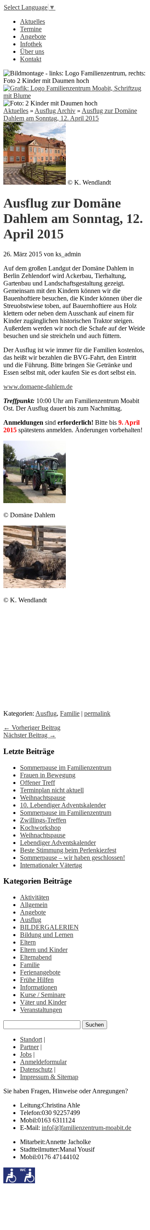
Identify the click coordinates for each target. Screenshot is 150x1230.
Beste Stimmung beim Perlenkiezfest (68, 850)
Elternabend (36, 957)
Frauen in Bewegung (47, 775)
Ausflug (46, 713)
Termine (31, 29)
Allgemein (34, 904)
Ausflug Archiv (55, 110)
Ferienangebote (40, 972)
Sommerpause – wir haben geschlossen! (72, 857)
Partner (29, 1046)
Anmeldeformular (43, 1061)
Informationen (38, 987)
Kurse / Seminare (42, 994)
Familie (70, 713)
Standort (31, 1039)
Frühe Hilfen (37, 979)
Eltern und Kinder (44, 949)
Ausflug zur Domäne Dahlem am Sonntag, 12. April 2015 (70, 114)
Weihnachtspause (42, 797)
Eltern (28, 942)
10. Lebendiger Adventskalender (63, 805)
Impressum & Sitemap (49, 1076)
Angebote (33, 36)
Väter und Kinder (43, 1002)
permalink (97, 713)
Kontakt (30, 59)
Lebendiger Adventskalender (58, 842)
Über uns (32, 51)
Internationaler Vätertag (51, 865)
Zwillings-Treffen (43, 820)
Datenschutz (36, 1069)
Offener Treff (37, 782)
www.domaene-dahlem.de (37, 386)
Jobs (26, 1054)
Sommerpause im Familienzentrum (65, 767)
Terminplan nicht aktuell (52, 790)
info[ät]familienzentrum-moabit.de (86, 1127)
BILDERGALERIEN (49, 927)
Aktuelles (32, 21)
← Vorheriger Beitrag (31, 727)
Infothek (31, 44)
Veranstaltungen (41, 1009)
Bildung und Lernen (46, 934)
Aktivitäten (34, 897)
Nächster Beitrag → (29, 735)
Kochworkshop (40, 827)
